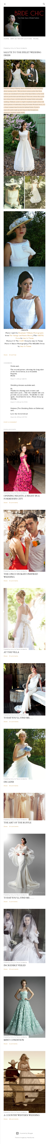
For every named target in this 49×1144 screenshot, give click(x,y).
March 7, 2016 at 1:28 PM (18, 379)
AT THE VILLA (11, 652)
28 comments (13, 1119)
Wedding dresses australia (20, 385)
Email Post (12, 355)
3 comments (13, 901)
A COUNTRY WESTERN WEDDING (22, 1115)
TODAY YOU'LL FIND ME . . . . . (19, 897)
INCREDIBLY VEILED (15, 965)
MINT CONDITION (14, 1039)
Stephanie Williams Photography (31, 333)
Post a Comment (10, 422)
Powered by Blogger (26, 1133)
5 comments (13, 1044)
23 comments (13, 969)
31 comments (13, 656)
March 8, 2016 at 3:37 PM (18, 417)
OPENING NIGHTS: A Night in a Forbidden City (22, 497)
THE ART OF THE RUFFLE (17, 822)
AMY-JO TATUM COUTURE (21, 39)
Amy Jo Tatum (28, 338)
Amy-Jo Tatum (25, 346)
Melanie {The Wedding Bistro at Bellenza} (27, 408)
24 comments (13, 721)
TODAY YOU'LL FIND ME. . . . (18, 717)
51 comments (13, 502)
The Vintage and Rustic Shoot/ (21, 335)
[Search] (44, 3)
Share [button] (5, 355)
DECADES (9, 781)
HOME (6, 39)
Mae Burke (30, 1137)
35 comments (13, 786)
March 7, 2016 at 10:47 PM (18, 402)
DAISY (21, 341)
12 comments (13, 581)
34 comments (13, 826)
